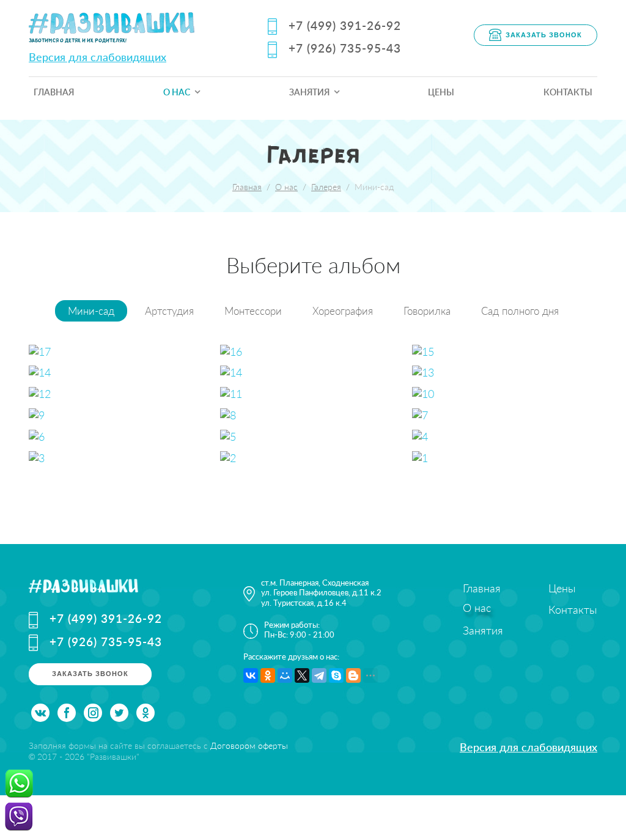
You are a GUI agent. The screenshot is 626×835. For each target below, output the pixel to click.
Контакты (567, 92)
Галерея (326, 187)
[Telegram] (319, 675)
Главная (54, 92)
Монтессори (253, 310)
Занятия (309, 92)
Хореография (342, 310)
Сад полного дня (520, 310)
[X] (302, 675)
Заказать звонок (544, 34)
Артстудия (169, 310)
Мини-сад (91, 310)
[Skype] (336, 675)
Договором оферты (249, 745)
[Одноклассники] (267, 675)
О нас (176, 92)
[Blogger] (353, 675)
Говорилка (427, 310)
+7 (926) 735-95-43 (345, 48)
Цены (441, 92)
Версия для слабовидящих (97, 57)
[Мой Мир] (285, 675)
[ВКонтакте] (250, 675)
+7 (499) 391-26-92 (345, 25)
